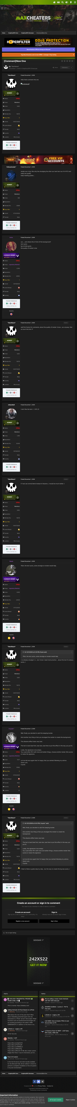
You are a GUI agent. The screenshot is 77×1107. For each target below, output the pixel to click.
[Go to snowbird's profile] (42, 1021)
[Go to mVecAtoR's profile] (11, 413)
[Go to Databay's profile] (5, 999)
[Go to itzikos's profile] (42, 1007)
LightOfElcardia (49, 1034)
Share (56, 67)
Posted (22, 1002)
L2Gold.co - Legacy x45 (15, 1029)
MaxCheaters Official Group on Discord (38, 49)
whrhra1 (11, 1059)
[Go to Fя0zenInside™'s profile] (11, 176)
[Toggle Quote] (23, 652)
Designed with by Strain (31, 1086)
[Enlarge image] (25, 84)
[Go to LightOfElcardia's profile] (42, 1031)
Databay (11, 1002)
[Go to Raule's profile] (11, 570)
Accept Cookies (56, 1100)
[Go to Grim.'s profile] (11, 246)
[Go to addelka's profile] (5, 1038)
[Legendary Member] (11, 314)
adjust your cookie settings (22, 1102)
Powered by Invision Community (38, 1090)
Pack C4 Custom (13, 1057)
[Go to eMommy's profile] (5, 1010)
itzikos (47, 1010)
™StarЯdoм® (15, 66)
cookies (22, 1101)
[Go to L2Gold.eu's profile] (42, 1015)
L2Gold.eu (48, 1016)
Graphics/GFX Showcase (29, 68)
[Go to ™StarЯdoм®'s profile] (6, 67)
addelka (11, 1040)
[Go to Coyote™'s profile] (11, 737)
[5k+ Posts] (9, 638)
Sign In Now (54, 921)
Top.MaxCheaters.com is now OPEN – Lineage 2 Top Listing (38, 54)
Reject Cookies (70, 1100)
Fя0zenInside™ (11, 167)
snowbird (47, 1024)
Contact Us (50, 1086)
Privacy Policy (42, 1086)
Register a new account (22, 921)
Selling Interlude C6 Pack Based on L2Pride (21, 1010)
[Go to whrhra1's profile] (5, 1057)
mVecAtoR (11, 405)
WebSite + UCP (12, 1038)
